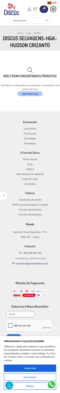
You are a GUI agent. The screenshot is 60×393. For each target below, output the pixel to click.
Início (21, 33)
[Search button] (47, 20)
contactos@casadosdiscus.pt (32, 263)
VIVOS (37, 33)
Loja (28, 33)
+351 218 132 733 (31, 253)
